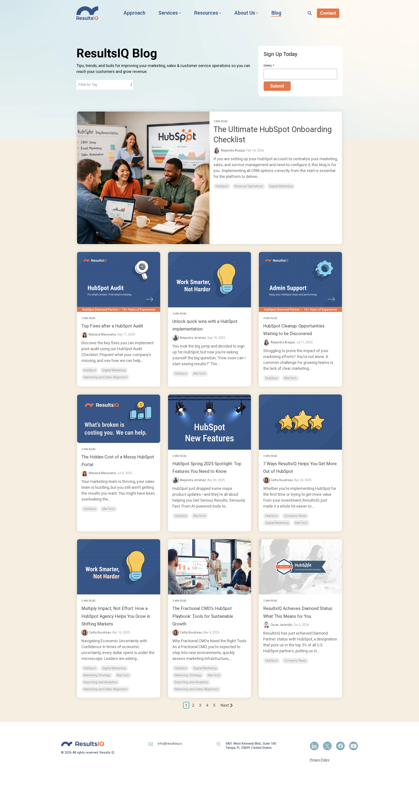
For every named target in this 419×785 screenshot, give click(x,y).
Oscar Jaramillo (281, 625)
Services (168, 13)
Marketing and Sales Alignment (105, 377)
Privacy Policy (320, 760)
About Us (244, 13)
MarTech (199, 373)
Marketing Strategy (97, 675)
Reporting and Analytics (100, 682)
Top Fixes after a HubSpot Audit (112, 326)
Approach (134, 13)
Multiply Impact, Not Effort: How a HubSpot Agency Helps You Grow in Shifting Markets (115, 616)
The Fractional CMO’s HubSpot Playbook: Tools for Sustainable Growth (202, 616)
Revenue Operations (248, 186)
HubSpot (222, 186)
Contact (328, 13)
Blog (276, 13)
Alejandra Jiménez (193, 337)
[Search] (310, 13)
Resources (206, 13)
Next (225, 705)
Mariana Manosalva (102, 334)
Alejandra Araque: (233, 150)
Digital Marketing (281, 186)
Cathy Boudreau (282, 480)
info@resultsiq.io (170, 743)
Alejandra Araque (283, 342)
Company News (295, 516)
